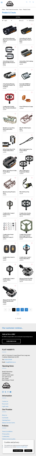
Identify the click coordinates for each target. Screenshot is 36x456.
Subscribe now (11, 341)
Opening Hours (6, 420)
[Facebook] (8, 392)
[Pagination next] (30, 309)
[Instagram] (3, 392)
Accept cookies (18, 450)
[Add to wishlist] (15, 24)
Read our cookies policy (22, 447)
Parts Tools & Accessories (12, 9)
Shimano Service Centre (8, 422)
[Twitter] (5, 392)
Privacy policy (5, 434)
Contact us (5, 401)
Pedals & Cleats (26, 9)
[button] (2, 2)
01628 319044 (8, 359)
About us (4, 415)
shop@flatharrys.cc (10, 362)
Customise (28, 450)
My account (5, 404)
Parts (20, 9)
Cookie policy (5, 436)
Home (3, 9)
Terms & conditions (7, 431)
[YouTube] (10, 392)
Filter (18, 17)
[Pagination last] (18, 314)
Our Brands (5, 417)
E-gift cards (5, 406)
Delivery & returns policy (8, 439)
